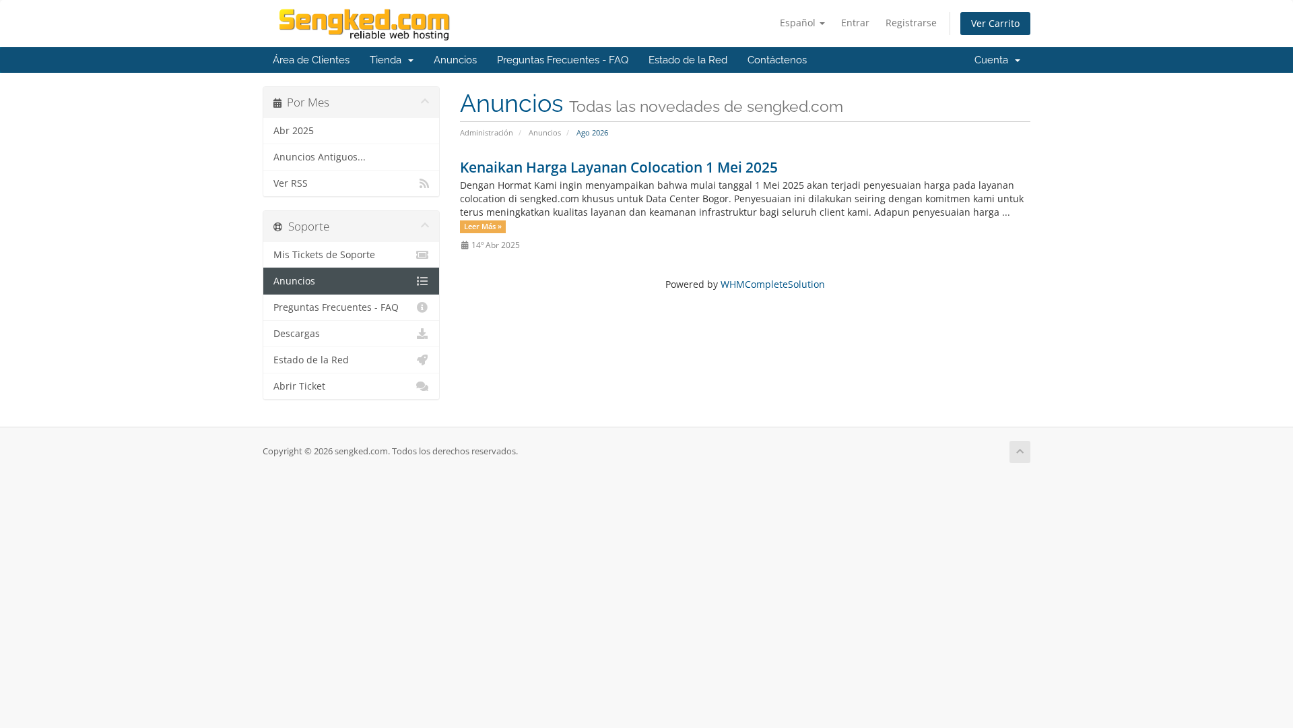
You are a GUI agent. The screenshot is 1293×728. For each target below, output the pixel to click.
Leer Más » (483, 226)
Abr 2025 (293, 131)
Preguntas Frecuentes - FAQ (562, 60)
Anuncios (455, 60)
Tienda (388, 60)
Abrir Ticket (299, 386)
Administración (486, 132)
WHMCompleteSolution (773, 284)
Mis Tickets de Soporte (324, 255)
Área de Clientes (311, 60)
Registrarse (911, 22)
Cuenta (994, 60)
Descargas (296, 334)
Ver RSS (290, 183)
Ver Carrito (995, 23)
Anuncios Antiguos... (319, 157)
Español (799, 22)
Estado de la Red (688, 60)
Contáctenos (777, 60)
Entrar (855, 22)
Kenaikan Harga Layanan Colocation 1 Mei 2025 (619, 167)
